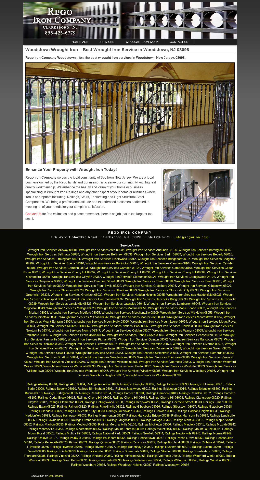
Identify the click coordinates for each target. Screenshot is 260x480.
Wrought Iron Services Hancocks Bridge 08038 (156, 299)
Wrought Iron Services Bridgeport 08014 (164, 259)
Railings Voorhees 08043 (163, 455)
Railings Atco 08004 (72, 384)
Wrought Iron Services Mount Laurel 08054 (158, 321)
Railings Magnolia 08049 (123, 420)
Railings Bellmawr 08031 (206, 384)
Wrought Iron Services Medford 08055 (75, 312)
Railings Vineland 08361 (129, 455)
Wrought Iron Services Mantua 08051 (121, 308)
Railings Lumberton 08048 (88, 420)
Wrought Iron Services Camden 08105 (167, 267)
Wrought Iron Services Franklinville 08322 (93, 285)
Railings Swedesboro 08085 (201, 451)
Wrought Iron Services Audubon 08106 (151, 250)
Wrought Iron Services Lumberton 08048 (173, 303)
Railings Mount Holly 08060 (163, 429)
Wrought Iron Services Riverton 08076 (198, 344)
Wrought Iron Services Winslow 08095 (135, 370)
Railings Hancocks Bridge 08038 (148, 415)
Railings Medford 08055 (80, 424)
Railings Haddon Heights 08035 (197, 411)
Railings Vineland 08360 (96, 455)
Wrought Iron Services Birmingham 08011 (52, 259)
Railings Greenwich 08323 (123, 411)
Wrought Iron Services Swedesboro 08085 (108, 357)
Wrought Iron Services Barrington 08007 (205, 250)
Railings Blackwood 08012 (132, 388)
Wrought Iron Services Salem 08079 (207, 348)
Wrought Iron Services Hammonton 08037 (96, 299)
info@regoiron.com (192, 237)
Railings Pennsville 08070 (50, 442)
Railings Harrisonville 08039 (189, 415)
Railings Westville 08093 (105, 460)
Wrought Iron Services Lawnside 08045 (119, 303)
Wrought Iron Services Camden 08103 (62, 267)
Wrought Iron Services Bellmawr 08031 (106, 254)
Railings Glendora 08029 (45, 411)
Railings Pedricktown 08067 (145, 438)
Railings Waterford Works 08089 (203, 455)
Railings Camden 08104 (95, 393)
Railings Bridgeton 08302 (203, 388)
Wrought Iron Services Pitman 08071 (92, 339)
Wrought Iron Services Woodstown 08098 (153, 375)
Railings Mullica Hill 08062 (72, 433)
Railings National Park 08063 (111, 433)
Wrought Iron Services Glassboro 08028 (56, 290)
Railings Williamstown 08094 (142, 460)
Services (107, 41)
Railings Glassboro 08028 (215, 406)
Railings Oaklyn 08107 (42, 438)
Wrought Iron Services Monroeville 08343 (137, 317)
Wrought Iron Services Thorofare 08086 (163, 357)
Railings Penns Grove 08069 (184, 438)
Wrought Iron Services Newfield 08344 (176, 326)
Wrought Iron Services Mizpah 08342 (83, 317)
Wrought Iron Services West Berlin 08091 (124, 366)
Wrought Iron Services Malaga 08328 (70, 308)
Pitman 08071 (78, 442)
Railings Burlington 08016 (61, 393)
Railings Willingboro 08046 (179, 460)
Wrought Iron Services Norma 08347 (76, 330)
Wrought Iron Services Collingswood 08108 (186, 276)
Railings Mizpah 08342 (221, 424)
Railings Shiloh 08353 (61, 451)
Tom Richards (55, 475)
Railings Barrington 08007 (137, 384)
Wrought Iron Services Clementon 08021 (129, 276)
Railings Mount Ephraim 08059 (123, 429)
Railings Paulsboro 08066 (108, 438)
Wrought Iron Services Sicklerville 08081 (151, 353)
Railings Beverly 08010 (61, 388)
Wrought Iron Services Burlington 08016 (112, 263)
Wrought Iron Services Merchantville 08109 (130, 312)
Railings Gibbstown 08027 (178, 406)
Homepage (80, 41)
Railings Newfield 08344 (147, 433)
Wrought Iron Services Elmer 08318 (149, 281)
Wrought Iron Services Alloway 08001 (52, 250)
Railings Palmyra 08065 (74, 438)
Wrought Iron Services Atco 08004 (101, 250)
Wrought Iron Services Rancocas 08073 (195, 339)
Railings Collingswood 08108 (104, 402)
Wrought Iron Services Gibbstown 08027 (204, 285)
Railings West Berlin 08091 (70, 460)
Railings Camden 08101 (128, 393)
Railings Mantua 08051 (188, 420)
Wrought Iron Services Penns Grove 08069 (135, 335)
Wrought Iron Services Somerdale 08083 (207, 353)
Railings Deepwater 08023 (142, 402)
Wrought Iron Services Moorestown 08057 (194, 317)
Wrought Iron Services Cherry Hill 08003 (178, 272)
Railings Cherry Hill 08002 (94, 397)
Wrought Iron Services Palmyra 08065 (177, 330)
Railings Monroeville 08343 (45, 429)
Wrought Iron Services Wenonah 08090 (69, 366)
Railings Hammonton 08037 (106, 415)
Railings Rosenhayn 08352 (134, 446)
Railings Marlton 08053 (48, 424)
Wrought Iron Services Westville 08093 (179, 366)
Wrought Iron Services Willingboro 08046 (81, 370)
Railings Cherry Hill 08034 (130, 397)
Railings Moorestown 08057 (83, 429)
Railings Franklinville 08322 (106, 406)
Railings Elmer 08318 (217, 402)
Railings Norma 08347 (216, 433)
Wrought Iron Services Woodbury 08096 (188, 370)
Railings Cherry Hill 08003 (166, 397)
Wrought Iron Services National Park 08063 (120, 326)
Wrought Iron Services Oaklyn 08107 (126, 330)
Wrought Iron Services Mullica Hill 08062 (63, 326)
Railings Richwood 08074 (207, 442)
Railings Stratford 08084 (165, 451)
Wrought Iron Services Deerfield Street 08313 (94, 281)
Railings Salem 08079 (206, 446)
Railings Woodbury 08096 (88, 464)
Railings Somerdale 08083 (130, 451)
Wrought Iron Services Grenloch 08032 (76, 294)
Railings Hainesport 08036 (69, 415)
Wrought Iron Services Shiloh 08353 (99, 353)
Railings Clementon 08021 (66, 402)
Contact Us (179, 41)
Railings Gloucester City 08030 (84, 411)
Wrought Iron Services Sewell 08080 (50, 353)
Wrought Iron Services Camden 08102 (114, 267)
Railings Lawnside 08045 (52, 420)
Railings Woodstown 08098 (171, 464)
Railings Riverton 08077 (99, 446)
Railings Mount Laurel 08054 (202, 429)
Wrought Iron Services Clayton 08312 (76, 276)
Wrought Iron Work (142, 41)
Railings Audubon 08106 (103, 384)
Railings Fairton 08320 (72, 406)
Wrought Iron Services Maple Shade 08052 (176, 308)
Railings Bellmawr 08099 (172, 384)
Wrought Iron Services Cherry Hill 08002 (68, 272)
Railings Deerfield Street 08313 (181, 402)
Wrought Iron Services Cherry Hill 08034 (123, 272)
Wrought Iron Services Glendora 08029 (111, 290)
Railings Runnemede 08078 (172, 446)
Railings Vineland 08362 (63, 455)
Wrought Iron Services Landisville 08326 (64, 303)
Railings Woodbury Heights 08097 (129, 464)
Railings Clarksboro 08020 (202, 397)
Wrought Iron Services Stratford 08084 (52, 357)
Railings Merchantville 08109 (117, 424)
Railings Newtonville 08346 (182, 433)
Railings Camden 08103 (162, 393)
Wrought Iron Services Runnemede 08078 (153, 348)
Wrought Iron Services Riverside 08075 (145, 344)
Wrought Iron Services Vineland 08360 (59, 361)
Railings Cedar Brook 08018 (56, 397)
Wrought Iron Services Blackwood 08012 (109, 259)
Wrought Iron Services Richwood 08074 (91, 344)
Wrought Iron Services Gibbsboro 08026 (149, 285)
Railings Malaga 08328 (156, 420)
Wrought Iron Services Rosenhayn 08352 (96, 348)
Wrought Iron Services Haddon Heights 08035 (134, 294)
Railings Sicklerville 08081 (94, 451)
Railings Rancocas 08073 (138, 442)
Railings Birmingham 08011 (96, 388)
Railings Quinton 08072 (104, 442)
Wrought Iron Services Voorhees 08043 (165, 361)
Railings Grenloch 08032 (159, 411)
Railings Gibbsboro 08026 (143, 406)
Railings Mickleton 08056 (154, 424)
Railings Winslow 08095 (214, 460)
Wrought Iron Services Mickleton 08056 (186, 312)
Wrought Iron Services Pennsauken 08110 (194, 335)
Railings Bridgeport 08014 (169, 388)
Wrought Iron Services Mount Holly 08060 (101, 321)
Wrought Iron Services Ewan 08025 (197, 281)
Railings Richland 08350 (173, 442)
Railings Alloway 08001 (41, 384)
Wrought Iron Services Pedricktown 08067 (77, 335)
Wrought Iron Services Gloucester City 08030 (168, 290)
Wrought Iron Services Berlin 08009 (157, 254)
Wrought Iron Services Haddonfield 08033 (193, 294)
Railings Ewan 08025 (41, 406)
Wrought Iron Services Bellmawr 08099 (53, 254)
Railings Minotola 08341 (188, 424)
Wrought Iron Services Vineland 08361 (112, 361)
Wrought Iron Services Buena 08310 (60, 263)
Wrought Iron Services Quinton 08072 (143, 339)
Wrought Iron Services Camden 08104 (165, 263)
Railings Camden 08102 (195, 393)
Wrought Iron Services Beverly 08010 (207, 254)
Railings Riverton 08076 (66, 446)
